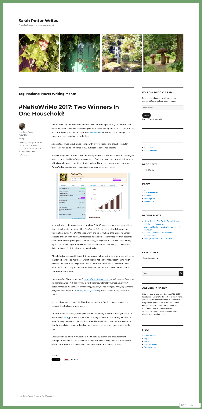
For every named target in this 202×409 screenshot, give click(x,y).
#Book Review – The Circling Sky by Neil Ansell (162, 221)
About (146, 190)
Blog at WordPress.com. (45, 396)
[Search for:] (160, 273)
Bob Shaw (22, 142)
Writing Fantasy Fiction (87, 290)
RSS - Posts (148, 147)
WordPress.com (150, 347)
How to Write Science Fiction (97, 279)
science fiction (29, 151)
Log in (146, 338)
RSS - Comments (150, 150)
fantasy (29, 142)
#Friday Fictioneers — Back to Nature (158, 238)
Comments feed (150, 344)
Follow (146, 115)
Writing (21, 139)
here (66, 317)
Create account (150, 336)
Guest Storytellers (151, 193)
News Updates (150, 198)
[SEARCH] (181, 273)
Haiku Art (147, 195)
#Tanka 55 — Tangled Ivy (154, 224)
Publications (149, 201)
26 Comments (24, 155)
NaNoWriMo (95, 132)
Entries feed (148, 341)
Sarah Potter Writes (38, 20)
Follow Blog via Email (158, 92)
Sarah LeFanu (29, 148)
